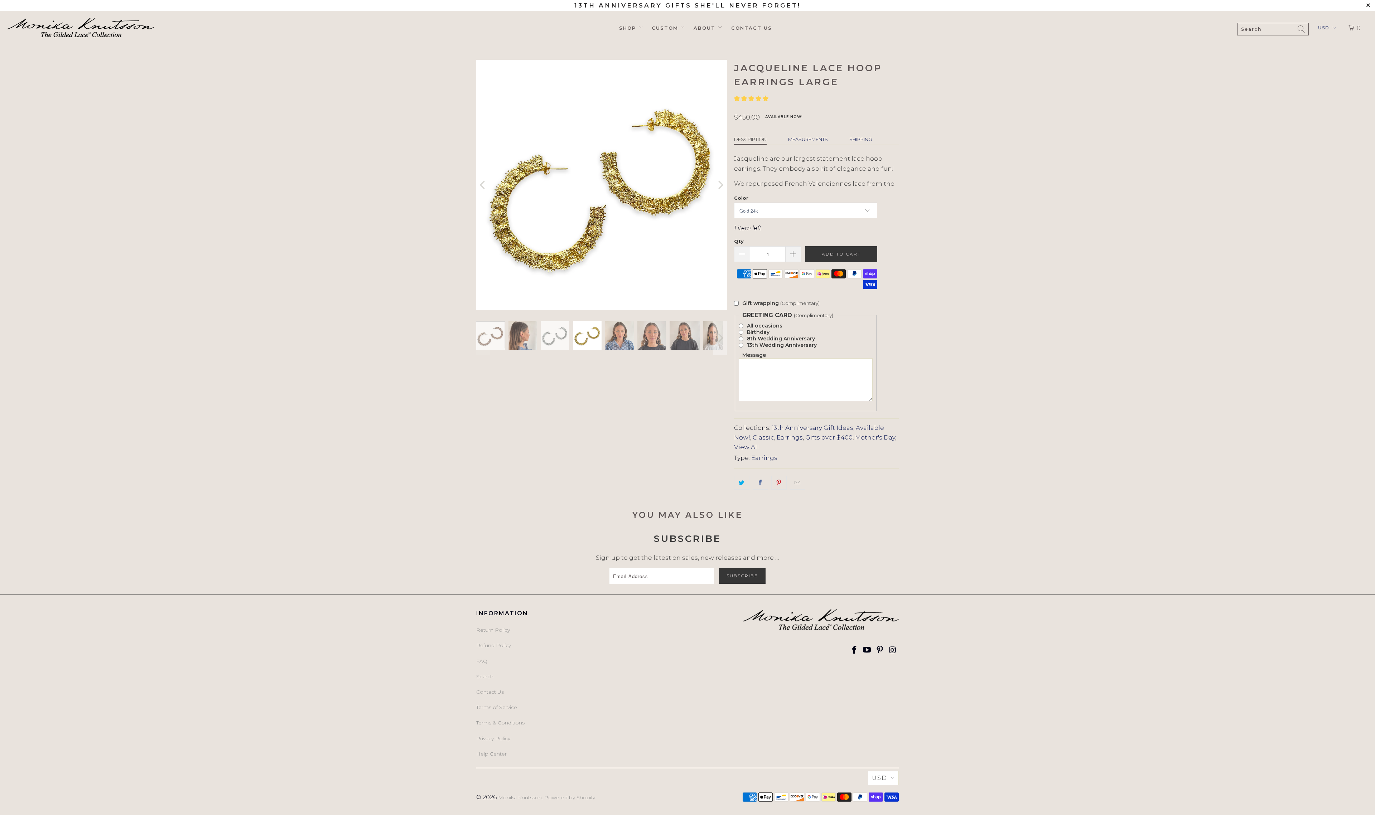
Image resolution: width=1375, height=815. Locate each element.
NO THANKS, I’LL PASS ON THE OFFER (750, 442)
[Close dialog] (805, 332)
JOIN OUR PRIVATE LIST (750, 421)
